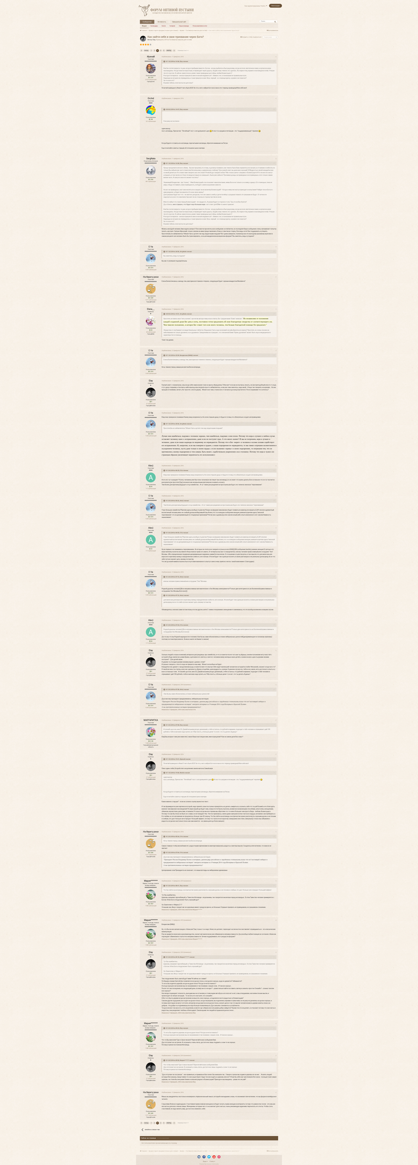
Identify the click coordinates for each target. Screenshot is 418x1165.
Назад (146, 50)
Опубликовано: (173, 56)
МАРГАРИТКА (151, 720)
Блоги (164, 26)
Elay (154, 40)
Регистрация (275, 6)
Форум (144, 26)
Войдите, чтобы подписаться (251, 37)
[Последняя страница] (174, 50)
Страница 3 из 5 (183, 50)
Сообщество (147, 22)
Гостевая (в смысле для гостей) (180, 40)
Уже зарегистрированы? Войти (255, 6)
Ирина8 (151, 56)
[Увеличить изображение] (211, 131)
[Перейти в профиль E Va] (151, 258)
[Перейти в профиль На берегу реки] (151, 289)
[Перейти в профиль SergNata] (151, 170)
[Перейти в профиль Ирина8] (151, 68)
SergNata (150, 158)
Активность (162, 22)
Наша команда (184, 26)
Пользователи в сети (200, 26)
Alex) (150, 465)
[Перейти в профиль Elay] (143, 39)
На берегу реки (150, 277)
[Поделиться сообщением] (275, 57)
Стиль (212, 1161)
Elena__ (151, 309)
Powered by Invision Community (209, 1164)
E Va (151, 246)
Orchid (151, 98)
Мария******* (151, 881)
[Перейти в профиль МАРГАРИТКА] (151, 732)
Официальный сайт (179, 22)
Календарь (154, 26)
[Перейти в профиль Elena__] (151, 321)
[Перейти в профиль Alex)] (151, 477)
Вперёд (169, 50)
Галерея (172, 26)
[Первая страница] (141, 50)
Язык (205, 1161)
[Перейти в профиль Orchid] (151, 110)
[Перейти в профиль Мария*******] (151, 895)
